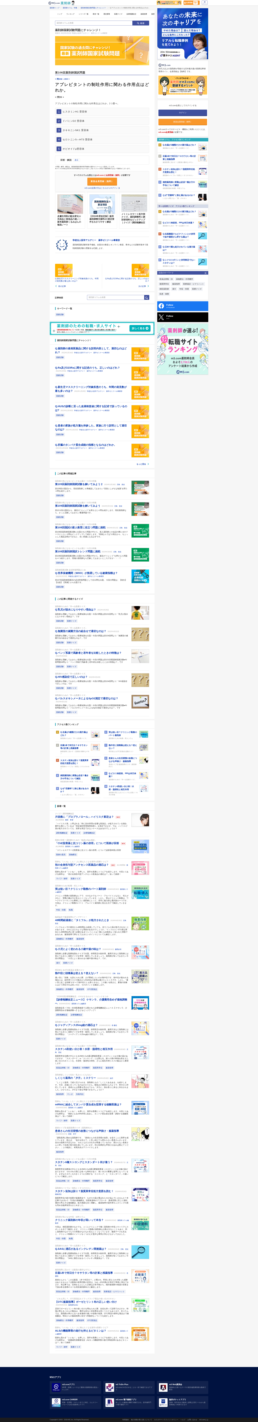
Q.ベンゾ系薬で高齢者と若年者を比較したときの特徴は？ (88, 652)
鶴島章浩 (58, 1194)
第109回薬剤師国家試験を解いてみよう (78, 505)
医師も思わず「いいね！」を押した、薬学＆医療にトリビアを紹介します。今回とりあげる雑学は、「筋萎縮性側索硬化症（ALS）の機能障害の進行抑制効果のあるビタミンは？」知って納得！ (91, 1340)
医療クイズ (118, 14)
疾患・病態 (164, 294)
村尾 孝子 (72, 1134)
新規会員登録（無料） (102, 181)
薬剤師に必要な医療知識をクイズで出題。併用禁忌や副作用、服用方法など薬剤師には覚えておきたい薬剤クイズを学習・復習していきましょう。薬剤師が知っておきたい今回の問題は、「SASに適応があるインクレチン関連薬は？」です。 (91, 1255)
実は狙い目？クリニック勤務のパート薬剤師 (81, 888)
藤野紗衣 (118, 949)
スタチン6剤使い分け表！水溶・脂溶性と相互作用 (84, 1049)
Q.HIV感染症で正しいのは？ (71, 676)
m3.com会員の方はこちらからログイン (101, 188)
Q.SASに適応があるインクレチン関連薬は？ (81, 1248)
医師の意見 (61, 854)
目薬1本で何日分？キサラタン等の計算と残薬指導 (84, 1272)
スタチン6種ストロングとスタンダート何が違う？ (84, 1162)
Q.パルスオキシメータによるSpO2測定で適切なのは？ (86, 698)
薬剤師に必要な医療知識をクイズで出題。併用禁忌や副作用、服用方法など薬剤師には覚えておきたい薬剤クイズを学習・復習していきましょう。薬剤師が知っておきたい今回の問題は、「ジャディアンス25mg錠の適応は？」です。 (91, 1031)
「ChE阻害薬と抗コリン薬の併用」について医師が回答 (87, 843)
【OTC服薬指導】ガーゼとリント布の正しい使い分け (86, 1301)
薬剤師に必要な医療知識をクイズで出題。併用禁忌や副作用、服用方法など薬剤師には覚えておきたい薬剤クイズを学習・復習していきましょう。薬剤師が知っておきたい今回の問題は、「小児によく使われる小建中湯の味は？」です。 (91, 955)
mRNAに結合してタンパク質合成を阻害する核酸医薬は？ (88, 1104)
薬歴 (153, 14)
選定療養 (106, 14)
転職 (71, 910)
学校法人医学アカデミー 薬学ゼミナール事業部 (92, 353)
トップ (59, 14)
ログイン (205, 3)
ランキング (70, 14)
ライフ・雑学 (61, 878)
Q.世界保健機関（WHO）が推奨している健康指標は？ (86, 573)
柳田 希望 (69, 820)
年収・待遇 (61, 910)
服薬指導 (144, 14)
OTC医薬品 (92, 989)
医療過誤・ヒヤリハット (114, 1291)
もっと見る (141, 464)
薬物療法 (72, 854)
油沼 (111, 1078)
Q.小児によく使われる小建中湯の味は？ (78, 949)
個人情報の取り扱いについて (141, 1420)
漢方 (58, 963)
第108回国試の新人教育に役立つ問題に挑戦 (80, 527)
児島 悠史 (121, 484)
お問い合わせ (192, 1420)
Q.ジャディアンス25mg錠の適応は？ (76, 1025)
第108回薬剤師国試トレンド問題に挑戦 (78, 551)
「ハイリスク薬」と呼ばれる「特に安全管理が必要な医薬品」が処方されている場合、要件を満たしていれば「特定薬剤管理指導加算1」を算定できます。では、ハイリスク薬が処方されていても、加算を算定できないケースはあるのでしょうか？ (91, 826)
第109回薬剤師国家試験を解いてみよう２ (79, 484)
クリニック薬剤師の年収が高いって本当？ (79, 1220)
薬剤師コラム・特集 (70, 8)
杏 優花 (114, 1025)
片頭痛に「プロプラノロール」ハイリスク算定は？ (84, 816)
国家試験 (60, 314)
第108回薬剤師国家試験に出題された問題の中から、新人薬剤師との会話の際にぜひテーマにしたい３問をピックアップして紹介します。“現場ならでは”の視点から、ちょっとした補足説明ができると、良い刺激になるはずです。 (91, 534)
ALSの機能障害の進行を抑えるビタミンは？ (81, 1330)
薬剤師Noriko (73, 1305)
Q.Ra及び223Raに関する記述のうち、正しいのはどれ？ (87, 367)
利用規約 (125, 1420)
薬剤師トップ (54, 8)
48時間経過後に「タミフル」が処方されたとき (82, 920)
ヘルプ (182, 1420)
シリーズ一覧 (83, 14)
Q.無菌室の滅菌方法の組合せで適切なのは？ (81, 631)
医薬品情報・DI (62, 1068)
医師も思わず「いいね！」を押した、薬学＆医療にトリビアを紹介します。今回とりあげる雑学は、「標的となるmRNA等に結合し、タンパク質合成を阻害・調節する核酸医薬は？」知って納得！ (91, 1113)
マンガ (70, 1094)
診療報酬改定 (131, 14)
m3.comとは (203, 1420)
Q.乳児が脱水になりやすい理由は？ (76, 609)
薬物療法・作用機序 (64, 939)
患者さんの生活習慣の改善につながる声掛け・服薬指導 (87, 1130)
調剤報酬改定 (61, 833)
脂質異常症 (97, 1068)
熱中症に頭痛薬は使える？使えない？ (77, 973)
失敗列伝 (80, 1094)
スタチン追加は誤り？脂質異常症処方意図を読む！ (84, 1191)
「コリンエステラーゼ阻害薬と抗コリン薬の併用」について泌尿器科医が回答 (88, 850)
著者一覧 (96, 14)
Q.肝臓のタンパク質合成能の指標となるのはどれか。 (86, 444)
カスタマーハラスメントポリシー (166, 1420)
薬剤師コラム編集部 (72, 846)
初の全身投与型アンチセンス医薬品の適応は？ (82, 864)
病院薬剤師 (164, 289)
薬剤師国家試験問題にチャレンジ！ (93, 8)
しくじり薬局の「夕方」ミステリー (76, 1077)
